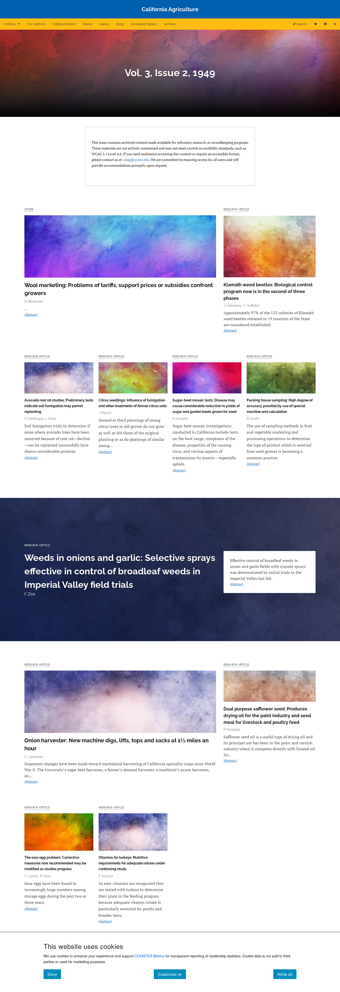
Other (28, 209)
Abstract (31, 314)
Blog (119, 24)
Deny (54, 974)
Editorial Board (64, 24)
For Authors (37, 24)
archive (169, 24)
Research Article (236, 209)
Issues (104, 24)
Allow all (286, 974)
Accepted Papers (144, 24)
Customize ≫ (172, 974)
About (87, 24)
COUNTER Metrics (150, 955)
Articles (9, 24)
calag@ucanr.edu (135, 159)
